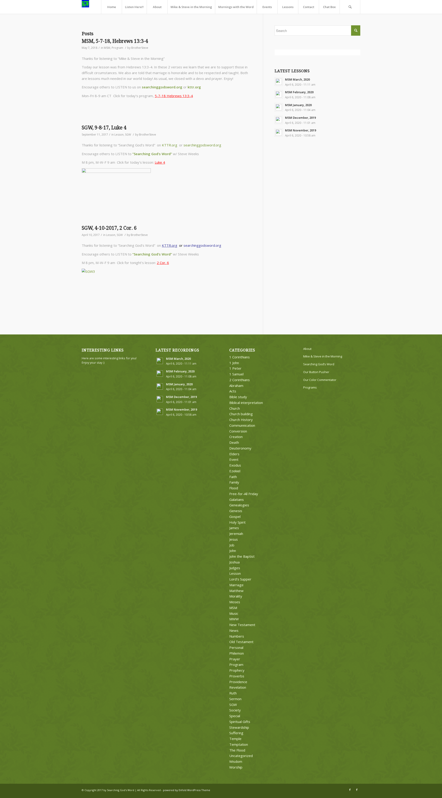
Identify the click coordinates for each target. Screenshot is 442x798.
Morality (235, 596)
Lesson (119, 134)
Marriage (236, 585)
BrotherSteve (139, 48)
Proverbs (236, 676)
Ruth (233, 693)
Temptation (238, 744)
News (233, 630)
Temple (235, 738)
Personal (236, 647)
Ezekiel (234, 471)
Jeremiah (236, 533)
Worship (235, 767)
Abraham (236, 385)
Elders (234, 454)
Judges (234, 568)
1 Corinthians (239, 357)
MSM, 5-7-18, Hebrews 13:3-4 (115, 41)
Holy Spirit (237, 522)
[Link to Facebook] (349, 789)
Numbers (236, 636)
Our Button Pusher (316, 372)
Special (234, 716)
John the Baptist (242, 556)
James (234, 527)
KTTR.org (169, 145)
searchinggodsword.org (162, 87)
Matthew (236, 590)
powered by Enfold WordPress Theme (186, 790)
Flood (233, 488)
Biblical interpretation (246, 402)
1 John (234, 362)
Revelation (237, 687)
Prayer (234, 659)
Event (233, 459)
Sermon (235, 698)
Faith (233, 476)
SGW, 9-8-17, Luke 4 (104, 128)
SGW (128, 134)
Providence (238, 681)
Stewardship (239, 727)
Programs (310, 387)
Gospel (235, 516)
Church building (241, 414)
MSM (107, 48)
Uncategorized (241, 755)
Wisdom (235, 761)
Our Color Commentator (319, 380)
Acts (232, 391)
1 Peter (235, 368)
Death (234, 442)
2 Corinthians (239, 379)
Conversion (238, 431)
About (307, 349)
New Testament (242, 624)
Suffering (236, 733)
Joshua (234, 562)
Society (235, 710)
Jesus (233, 539)
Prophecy (236, 670)
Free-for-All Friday (243, 493)
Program (117, 48)
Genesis (235, 510)
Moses (234, 602)
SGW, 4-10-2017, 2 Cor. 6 (109, 228)
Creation (236, 436)
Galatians (236, 499)
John (232, 550)
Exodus (235, 465)
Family (234, 482)
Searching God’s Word (318, 364)
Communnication (242, 425)
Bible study (238, 397)
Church (234, 408)
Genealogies (239, 505)
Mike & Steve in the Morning (322, 356)
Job (231, 545)
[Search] (350, 7)
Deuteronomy (240, 448)
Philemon (236, 653)
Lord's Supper (240, 579)
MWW (234, 619)
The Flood (237, 750)
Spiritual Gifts (239, 721)
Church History (241, 419)
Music (233, 613)
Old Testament (241, 641)
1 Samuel (236, 374)
